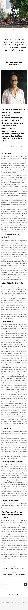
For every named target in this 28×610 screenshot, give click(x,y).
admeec (5, 562)
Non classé (14, 37)
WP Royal (14, 604)
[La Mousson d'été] (14, 11)
